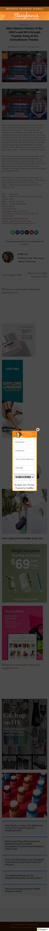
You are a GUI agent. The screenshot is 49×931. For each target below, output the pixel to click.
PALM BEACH (38, 9)
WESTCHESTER (12, 9)
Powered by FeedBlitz (25, 488)
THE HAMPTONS (25, 9)
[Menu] (3, 16)
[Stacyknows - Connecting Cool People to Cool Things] (26, 15)
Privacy (30, 493)
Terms (23, 493)
